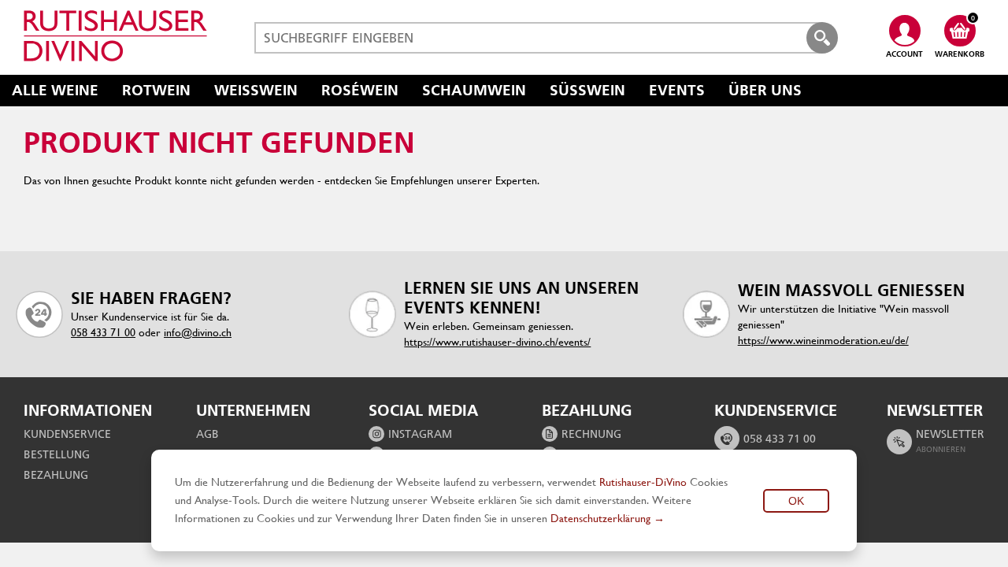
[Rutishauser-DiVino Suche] (822, 38)
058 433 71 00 (103, 332)
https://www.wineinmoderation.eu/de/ (823, 340)
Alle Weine (55, 90)
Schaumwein (474, 90)
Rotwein (156, 90)
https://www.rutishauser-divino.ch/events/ (497, 341)
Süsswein (587, 90)
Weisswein (256, 90)
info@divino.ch (198, 332)
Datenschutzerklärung (600, 518)
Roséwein (359, 90)
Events (677, 90)
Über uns (765, 90)
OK (796, 501)
